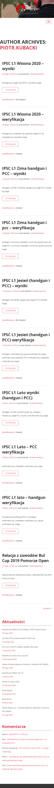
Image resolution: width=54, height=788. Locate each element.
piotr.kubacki (18, 47)
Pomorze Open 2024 (10, 681)
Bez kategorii (21, 99)
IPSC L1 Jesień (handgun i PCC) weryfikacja (26, 337)
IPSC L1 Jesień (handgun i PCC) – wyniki (26, 283)
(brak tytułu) (7, 690)
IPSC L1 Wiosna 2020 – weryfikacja (23, 116)
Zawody (19, 153)
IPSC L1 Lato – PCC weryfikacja (19, 449)
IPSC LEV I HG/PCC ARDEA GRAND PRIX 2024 (20, 647)
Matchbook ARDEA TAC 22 (12, 673)
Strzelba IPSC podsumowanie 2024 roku (18, 638)
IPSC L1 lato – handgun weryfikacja (23, 500)
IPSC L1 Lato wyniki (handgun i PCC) (20, 395)
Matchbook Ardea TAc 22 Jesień (15, 655)
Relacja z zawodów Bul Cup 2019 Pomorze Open (25, 558)
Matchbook (6, 699)
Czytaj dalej (10, 90)
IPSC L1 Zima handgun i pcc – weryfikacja (24, 225)
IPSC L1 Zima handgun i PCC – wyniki (24, 171)
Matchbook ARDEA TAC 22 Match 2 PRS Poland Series (24, 629)
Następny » (47, 608)
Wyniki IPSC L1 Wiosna (18, 734)
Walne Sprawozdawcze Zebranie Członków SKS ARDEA (25, 664)
